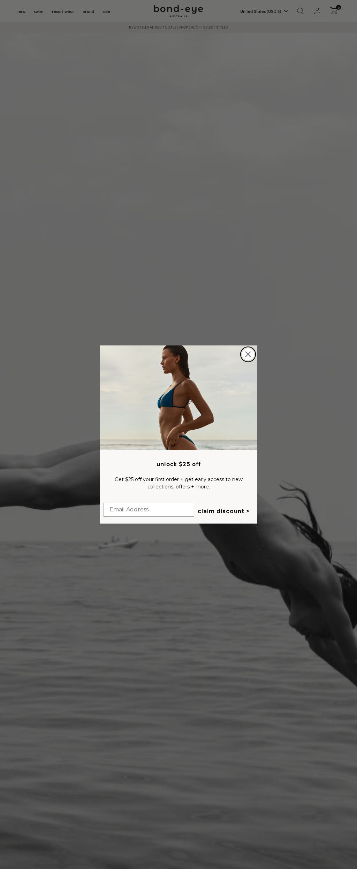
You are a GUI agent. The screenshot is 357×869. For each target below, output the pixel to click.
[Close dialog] (248, 354)
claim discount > (224, 511)
